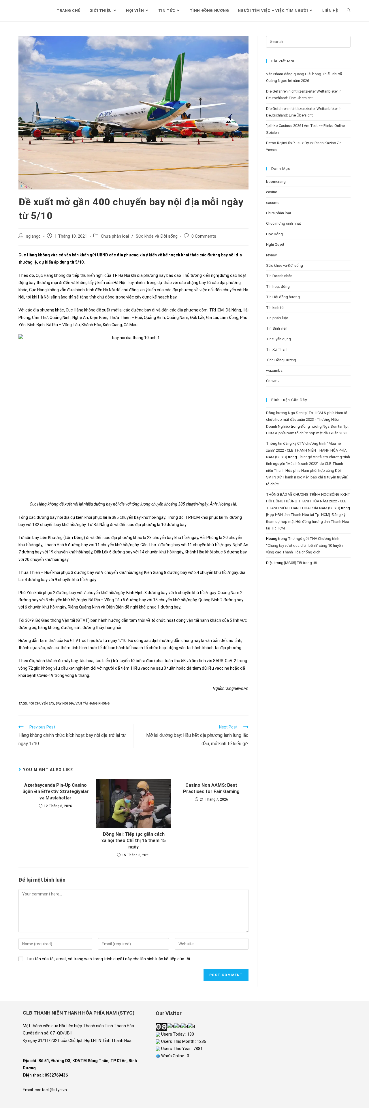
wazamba (274, 370)
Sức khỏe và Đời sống (157, 236)
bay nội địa (65, 703)
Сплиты (273, 381)
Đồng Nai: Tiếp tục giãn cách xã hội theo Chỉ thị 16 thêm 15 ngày (133, 840)
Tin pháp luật (277, 318)
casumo (273, 202)
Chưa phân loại (115, 236)
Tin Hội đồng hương (283, 297)
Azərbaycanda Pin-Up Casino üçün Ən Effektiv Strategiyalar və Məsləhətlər (55, 791)
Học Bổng (274, 234)
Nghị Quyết (275, 244)
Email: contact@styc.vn (45, 1090)
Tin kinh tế (274, 307)
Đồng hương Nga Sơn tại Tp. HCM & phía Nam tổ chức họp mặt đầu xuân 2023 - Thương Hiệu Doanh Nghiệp (306, 420)
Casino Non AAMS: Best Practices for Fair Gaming (211, 788)
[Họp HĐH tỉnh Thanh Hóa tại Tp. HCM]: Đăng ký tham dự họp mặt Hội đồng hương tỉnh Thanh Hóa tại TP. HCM (307, 521)
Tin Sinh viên (276, 328)
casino (271, 192)
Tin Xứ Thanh (277, 349)
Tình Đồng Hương (281, 360)
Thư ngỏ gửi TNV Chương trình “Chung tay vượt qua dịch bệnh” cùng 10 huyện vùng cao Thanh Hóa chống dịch (304, 545)
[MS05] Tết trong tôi (300, 563)
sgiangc (33, 236)
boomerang (276, 181)
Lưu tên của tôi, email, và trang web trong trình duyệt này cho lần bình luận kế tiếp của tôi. (109, 959)
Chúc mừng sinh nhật (283, 223)
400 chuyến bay (41, 703)
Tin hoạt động (278, 286)
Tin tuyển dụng (278, 339)
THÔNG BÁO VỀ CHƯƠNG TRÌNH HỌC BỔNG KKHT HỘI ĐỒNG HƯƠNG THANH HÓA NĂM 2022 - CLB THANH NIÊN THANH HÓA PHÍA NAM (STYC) (308, 501)
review (271, 255)
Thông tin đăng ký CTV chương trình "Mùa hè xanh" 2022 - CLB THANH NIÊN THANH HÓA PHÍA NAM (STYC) (306, 450)
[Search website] (348, 10)
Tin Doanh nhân (279, 276)
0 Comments (203, 236)
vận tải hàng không (93, 703)
